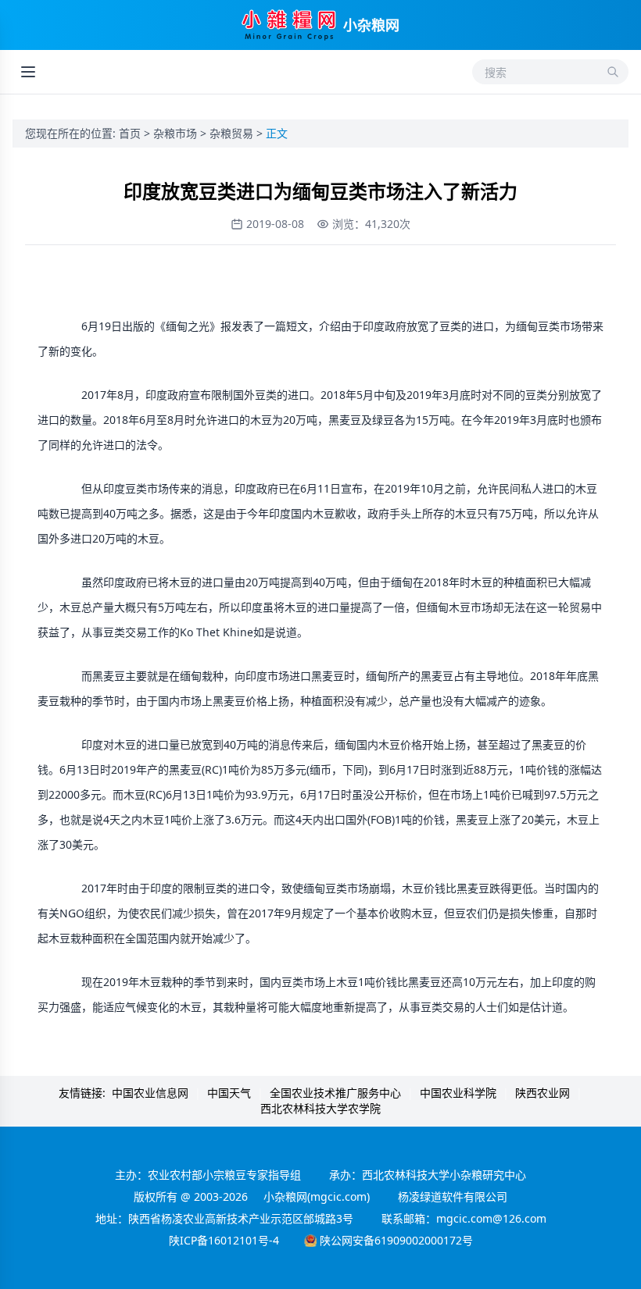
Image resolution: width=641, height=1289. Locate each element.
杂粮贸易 (232, 133)
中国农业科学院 (458, 1092)
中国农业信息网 (150, 1092)
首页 (131, 133)
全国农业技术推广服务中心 (335, 1092)
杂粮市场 (176, 133)
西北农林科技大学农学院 (320, 1108)
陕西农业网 (542, 1092)
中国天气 (229, 1092)
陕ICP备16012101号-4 (224, 1240)
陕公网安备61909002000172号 (396, 1240)
